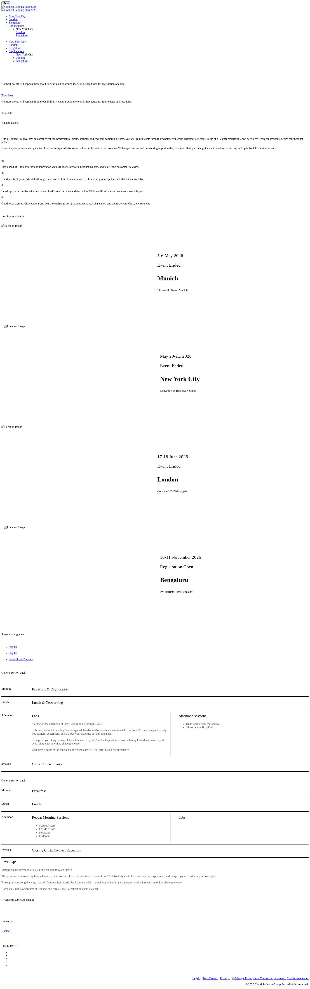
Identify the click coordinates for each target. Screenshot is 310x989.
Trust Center (210, 978)
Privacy (224, 978)
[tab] (159, 647)
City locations (16, 25)
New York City (17, 16)
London (13, 19)
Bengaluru (14, 22)
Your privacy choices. (272, 978)
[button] (7, 95)
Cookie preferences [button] (298, 978)
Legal (196, 978)
